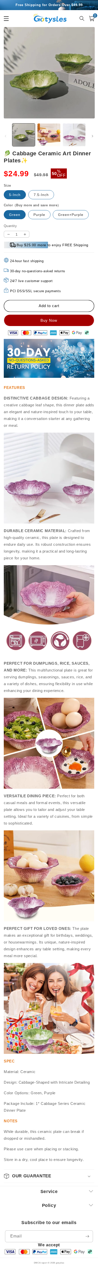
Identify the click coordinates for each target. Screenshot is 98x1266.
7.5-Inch (41, 195)
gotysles (60, 1262)
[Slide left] (5, 136)
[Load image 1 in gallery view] (23, 134)
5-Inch (15, 195)
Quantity (10, 226)
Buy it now (49, 320)
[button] (91, 18)
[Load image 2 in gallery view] (48, 134)
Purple (39, 215)
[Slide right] (92, 136)
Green (14, 215)
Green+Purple (70, 215)
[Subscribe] (87, 1236)
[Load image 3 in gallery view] (74, 134)
